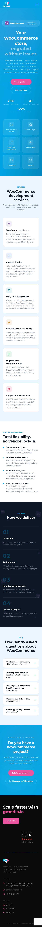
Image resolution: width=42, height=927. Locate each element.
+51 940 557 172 (12, 889)
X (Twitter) (10, 903)
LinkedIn (9, 900)
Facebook (10, 907)
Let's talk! (11, 816)
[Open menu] (37, 4)
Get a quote (19, 77)
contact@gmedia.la (14, 885)
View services (21, 85)
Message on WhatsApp (22, 776)
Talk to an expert (19, 768)
